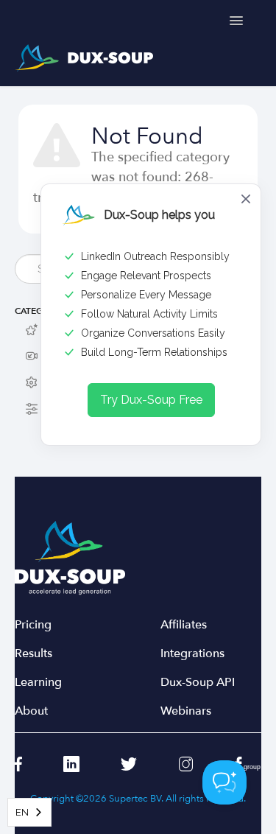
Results (33, 654)
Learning (38, 682)
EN (22, 812)
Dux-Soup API (197, 682)
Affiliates (183, 625)
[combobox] (29, 812)
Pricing (33, 625)
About (31, 711)
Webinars (185, 711)
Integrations (192, 654)
